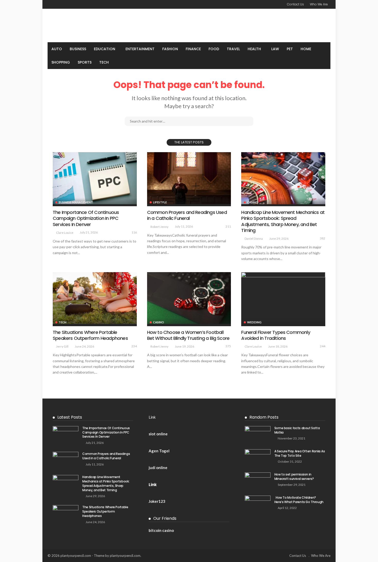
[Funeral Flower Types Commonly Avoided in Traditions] (283, 298)
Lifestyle (160, 202)
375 (228, 346)
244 (322, 346)
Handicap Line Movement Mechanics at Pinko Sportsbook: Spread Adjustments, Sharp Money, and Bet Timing (283, 221)
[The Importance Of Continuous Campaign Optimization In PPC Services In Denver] (95, 178)
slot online (158, 433)
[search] (323, 49)
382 (322, 238)
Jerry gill (62, 346)
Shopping (60, 62)
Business (78, 48)
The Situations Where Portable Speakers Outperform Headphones (90, 335)
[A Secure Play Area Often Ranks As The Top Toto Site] (258, 457)
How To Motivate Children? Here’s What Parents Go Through (299, 499)
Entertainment (140, 48)
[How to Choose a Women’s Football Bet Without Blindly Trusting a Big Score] (189, 298)
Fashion (170, 48)
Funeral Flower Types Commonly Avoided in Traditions (275, 335)
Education (104, 48)
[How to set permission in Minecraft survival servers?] (258, 480)
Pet (290, 48)
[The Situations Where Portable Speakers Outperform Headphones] (95, 298)
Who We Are (319, 4)
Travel (233, 48)
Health (254, 48)
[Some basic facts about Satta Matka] (258, 434)
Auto (56, 48)
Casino (252, 202)
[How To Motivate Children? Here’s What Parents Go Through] (258, 504)
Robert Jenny (159, 227)
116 (134, 232)
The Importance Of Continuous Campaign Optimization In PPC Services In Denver (86, 218)
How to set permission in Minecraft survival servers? (294, 476)
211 (228, 226)
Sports (85, 62)
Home (306, 48)
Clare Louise (64, 233)
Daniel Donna (254, 238)
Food (214, 48)
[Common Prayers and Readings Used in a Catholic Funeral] (189, 178)
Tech (104, 62)
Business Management (76, 202)
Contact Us (295, 4)
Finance (193, 48)
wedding (254, 322)
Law (275, 48)
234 (134, 346)
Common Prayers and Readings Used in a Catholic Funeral (187, 215)
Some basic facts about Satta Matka (297, 430)
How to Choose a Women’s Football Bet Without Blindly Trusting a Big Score (188, 335)
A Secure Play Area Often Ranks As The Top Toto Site (299, 453)
